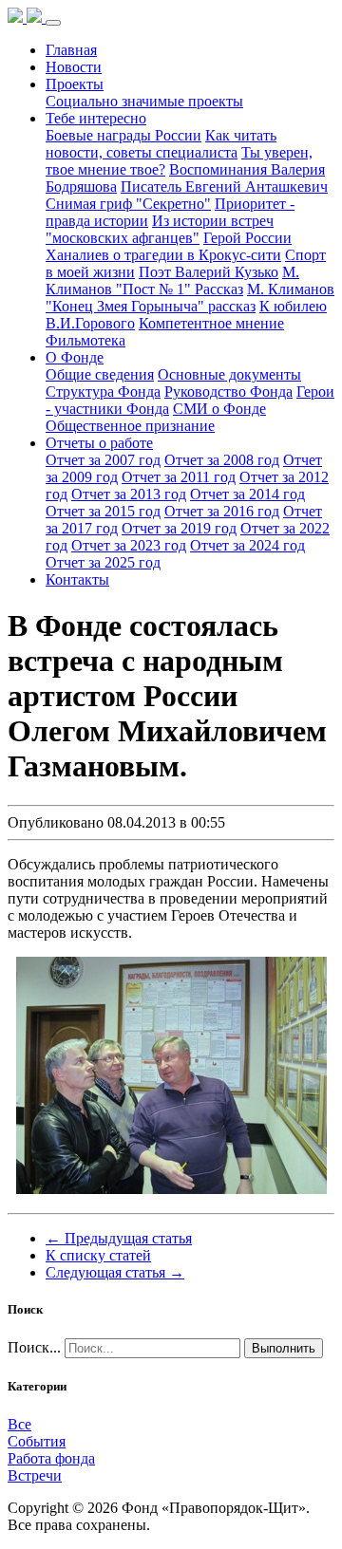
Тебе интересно (96, 118)
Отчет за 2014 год (247, 494)
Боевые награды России (123, 135)
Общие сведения (100, 374)
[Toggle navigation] (53, 23)
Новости (74, 67)
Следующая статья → (115, 1272)
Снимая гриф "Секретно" (128, 204)
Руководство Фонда (228, 391)
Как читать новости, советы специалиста (161, 143)
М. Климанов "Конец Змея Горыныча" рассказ (190, 297)
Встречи (35, 1475)
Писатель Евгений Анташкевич (224, 186)
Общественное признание (130, 426)
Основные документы (229, 374)
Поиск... (34, 1347)
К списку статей (98, 1255)
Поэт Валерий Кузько (208, 272)
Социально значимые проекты (144, 101)
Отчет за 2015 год (103, 511)
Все (19, 1424)
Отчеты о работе (99, 443)
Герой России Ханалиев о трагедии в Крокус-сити (169, 246)
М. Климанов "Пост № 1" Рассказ (172, 280)
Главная (71, 50)
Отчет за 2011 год (179, 477)
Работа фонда (51, 1458)
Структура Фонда (103, 391)
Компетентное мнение (211, 323)
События (37, 1441)
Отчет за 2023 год (128, 545)
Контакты (77, 579)
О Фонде (75, 357)
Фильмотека (85, 340)
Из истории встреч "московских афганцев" (160, 229)
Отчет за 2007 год (103, 460)
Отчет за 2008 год (221, 460)
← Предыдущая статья (119, 1238)
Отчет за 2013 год (128, 494)
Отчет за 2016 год (221, 511)
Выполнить (283, 1348)
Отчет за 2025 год (103, 562)
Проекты (75, 84)
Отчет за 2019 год (179, 528)
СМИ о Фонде (219, 409)
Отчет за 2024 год (247, 545)
